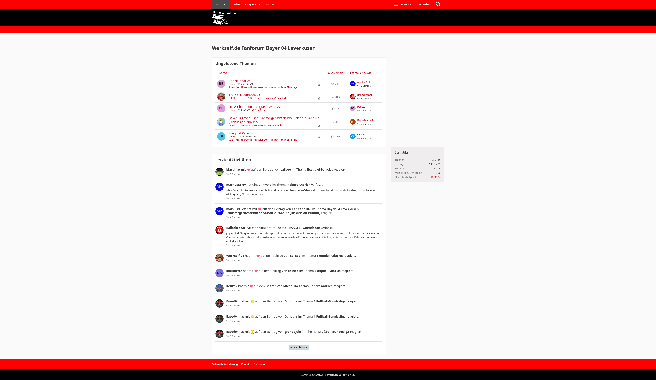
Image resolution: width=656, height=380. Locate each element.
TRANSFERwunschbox (244, 94)
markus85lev (365, 82)
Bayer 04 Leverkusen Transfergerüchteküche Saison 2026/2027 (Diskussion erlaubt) (274, 120)
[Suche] (438, 4)
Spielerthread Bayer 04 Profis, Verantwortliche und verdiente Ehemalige (263, 87)
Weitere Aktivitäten (299, 347)
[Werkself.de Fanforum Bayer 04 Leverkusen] (328, 18)
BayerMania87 (365, 120)
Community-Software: (328, 374)
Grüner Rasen (258, 110)
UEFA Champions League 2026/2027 (255, 107)
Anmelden (424, 4)
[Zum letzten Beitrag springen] (353, 83)
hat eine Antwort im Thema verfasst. (275, 185)
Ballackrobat (364, 94)
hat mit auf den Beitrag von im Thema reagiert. (286, 169)
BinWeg (232, 136)
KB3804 (436, 177)
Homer (232, 125)
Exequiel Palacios (241, 133)
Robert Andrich (240, 81)
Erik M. (232, 98)
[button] (403, 4)
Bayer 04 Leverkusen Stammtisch (270, 98)
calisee (361, 134)
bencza (232, 84)
